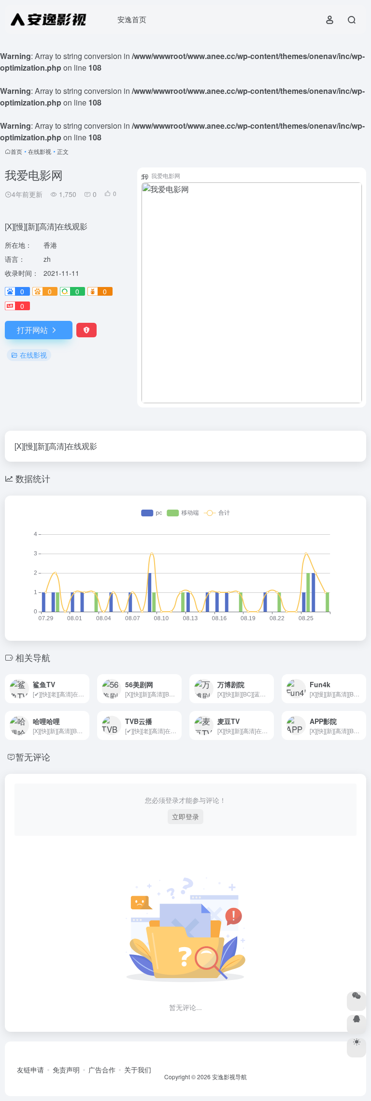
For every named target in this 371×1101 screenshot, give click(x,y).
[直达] (84, 689)
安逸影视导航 (229, 1076)
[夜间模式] (356, 1047)
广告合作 (101, 1069)
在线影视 (39, 151)
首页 (16, 151)
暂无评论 (32, 756)
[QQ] (356, 1024)
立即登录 (185, 816)
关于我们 (137, 1069)
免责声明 (66, 1069)
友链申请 (30, 1069)
